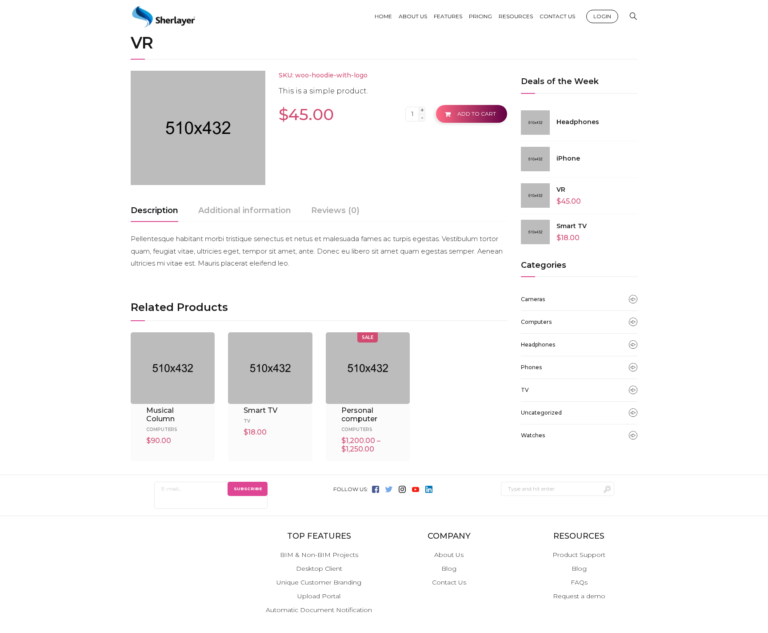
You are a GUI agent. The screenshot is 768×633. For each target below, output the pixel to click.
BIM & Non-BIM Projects (319, 555)
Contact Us (449, 582)
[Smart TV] (535, 232)
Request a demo (579, 596)
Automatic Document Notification (319, 610)
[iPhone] (535, 159)
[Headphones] (535, 122)
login (602, 16)
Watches (533, 435)
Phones (531, 367)
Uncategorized (541, 412)
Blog (448, 568)
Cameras (533, 299)
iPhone (568, 158)
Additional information (244, 210)
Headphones (577, 122)
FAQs (579, 582)
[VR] (535, 195)
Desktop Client (319, 568)
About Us (449, 555)
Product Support (578, 555)
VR (560, 189)
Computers (536, 322)
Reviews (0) (335, 210)
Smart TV (571, 226)
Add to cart (476, 113)
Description (154, 210)
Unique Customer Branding (318, 582)
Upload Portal (318, 596)
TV (525, 390)
